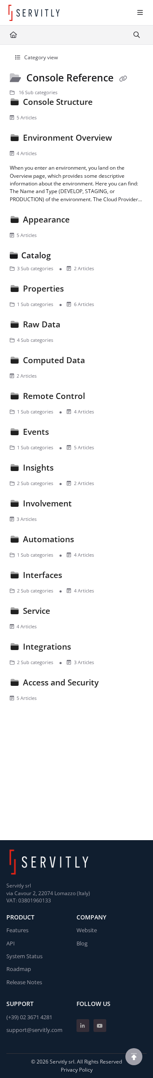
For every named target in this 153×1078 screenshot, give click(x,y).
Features (17, 930)
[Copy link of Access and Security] (114, 684)
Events (36, 431)
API (10, 943)
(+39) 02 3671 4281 (29, 1017)
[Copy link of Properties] (79, 290)
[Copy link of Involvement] (87, 505)
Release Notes (24, 982)
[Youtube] (100, 1025)
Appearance (46, 219)
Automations (48, 539)
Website (86, 930)
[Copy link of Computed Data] (100, 362)
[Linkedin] (82, 1025)
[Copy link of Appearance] (85, 221)
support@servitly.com (34, 1030)
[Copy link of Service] (65, 612)
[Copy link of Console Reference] (123, 78)
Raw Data (41, 324)
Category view (40, 57)
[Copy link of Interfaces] (77, 577)
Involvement (47, 503)
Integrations (47, 646)
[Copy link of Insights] (69, 469)
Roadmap (18, 969)
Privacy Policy (77, 1069)
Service (36, 610)
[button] (133, 1056)
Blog (82, 943)
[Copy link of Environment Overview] (127, 139)
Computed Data (54, 360)
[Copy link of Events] (64, 433)
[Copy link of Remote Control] (100, 398)
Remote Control (54, 395)
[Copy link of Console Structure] (108, 103)
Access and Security (61, 682)
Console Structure (58, 101)
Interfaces (42, 574)
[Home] (34, 13)
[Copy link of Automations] (89, 541)
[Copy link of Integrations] (86, 648)
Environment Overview (67, 137)
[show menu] (140, 13)
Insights (38, 467)
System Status (24, 956)
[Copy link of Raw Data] (75, 326)
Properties (43, 288)
